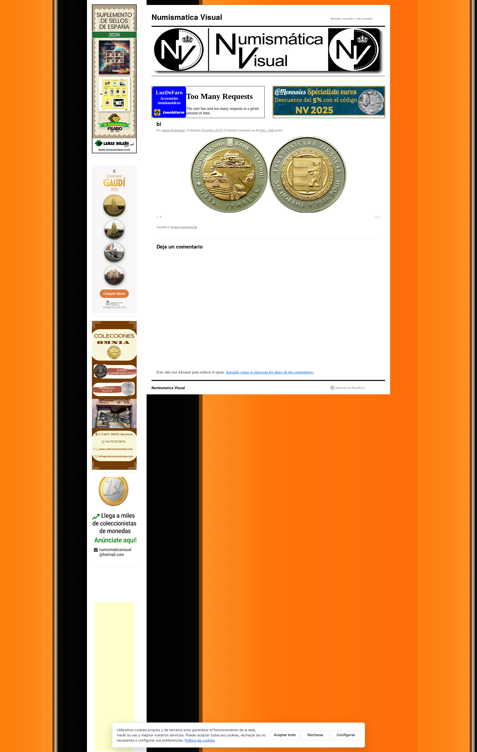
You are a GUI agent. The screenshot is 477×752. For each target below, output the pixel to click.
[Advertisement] (114, 676)
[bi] (268, 174)
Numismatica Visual (187, 16)
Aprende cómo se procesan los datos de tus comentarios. (270, 372)
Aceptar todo (285, 735)
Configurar (346, 735)
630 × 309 (267, 130)
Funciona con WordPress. (350, 388)
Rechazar (315, 735)
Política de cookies (200, 740)
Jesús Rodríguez (173, 130)
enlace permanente (184, 227)
